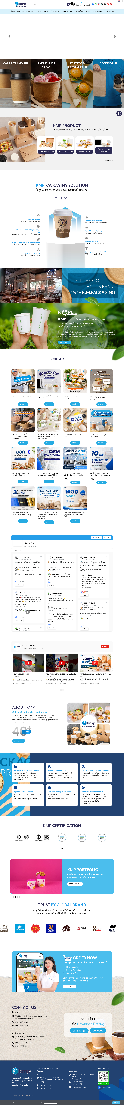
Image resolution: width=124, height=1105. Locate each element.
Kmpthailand (106, 1087)
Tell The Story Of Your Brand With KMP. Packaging (95, 674)
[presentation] (31, 145)
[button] (9, 36)
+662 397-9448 (21, 1025)
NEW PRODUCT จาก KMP (22, 674)
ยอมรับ (116, 1103)
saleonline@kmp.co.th (80, 1087)
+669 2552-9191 (21, 1046)
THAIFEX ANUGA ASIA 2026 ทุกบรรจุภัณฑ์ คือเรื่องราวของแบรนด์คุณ (62, 674)
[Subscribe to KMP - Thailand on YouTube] (106, 646)
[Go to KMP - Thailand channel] (17, 647)
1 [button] (60, 690)
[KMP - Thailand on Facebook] (17, 541)
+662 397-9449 (21, 1022)
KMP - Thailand (32, 543)
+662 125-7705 (21, 1042)
